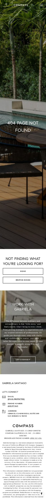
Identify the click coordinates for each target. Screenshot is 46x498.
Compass (39, 445)
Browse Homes (23, 280)
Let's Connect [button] (23, 360)
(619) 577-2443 (13, 406)
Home (23, 271)
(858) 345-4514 (36, 438)
